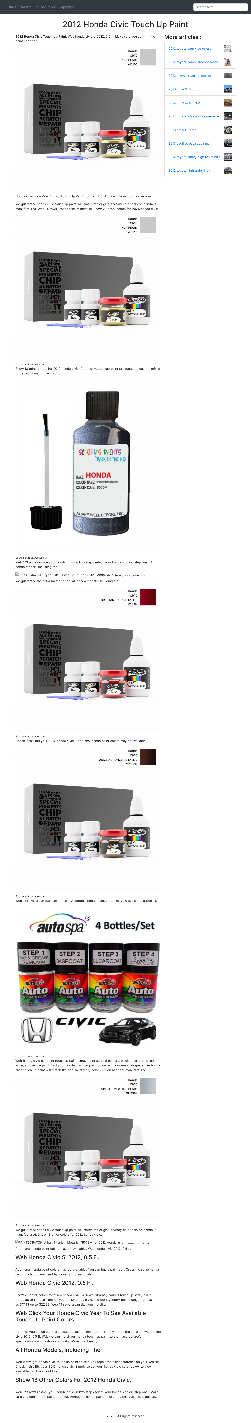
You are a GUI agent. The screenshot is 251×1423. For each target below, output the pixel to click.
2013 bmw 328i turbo (184, 89)
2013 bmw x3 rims (182, 130)
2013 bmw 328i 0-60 (184, 103)
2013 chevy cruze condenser (189, 76)
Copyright (66, 7)
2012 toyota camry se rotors (189, 48)
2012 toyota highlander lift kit (190, 170)
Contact (26, 7)
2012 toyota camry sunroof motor (193, 62)
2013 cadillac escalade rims (188, 143)
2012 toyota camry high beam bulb (194, 157)
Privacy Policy (45, 7)
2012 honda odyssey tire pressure (193, 116)
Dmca (12, 7)
